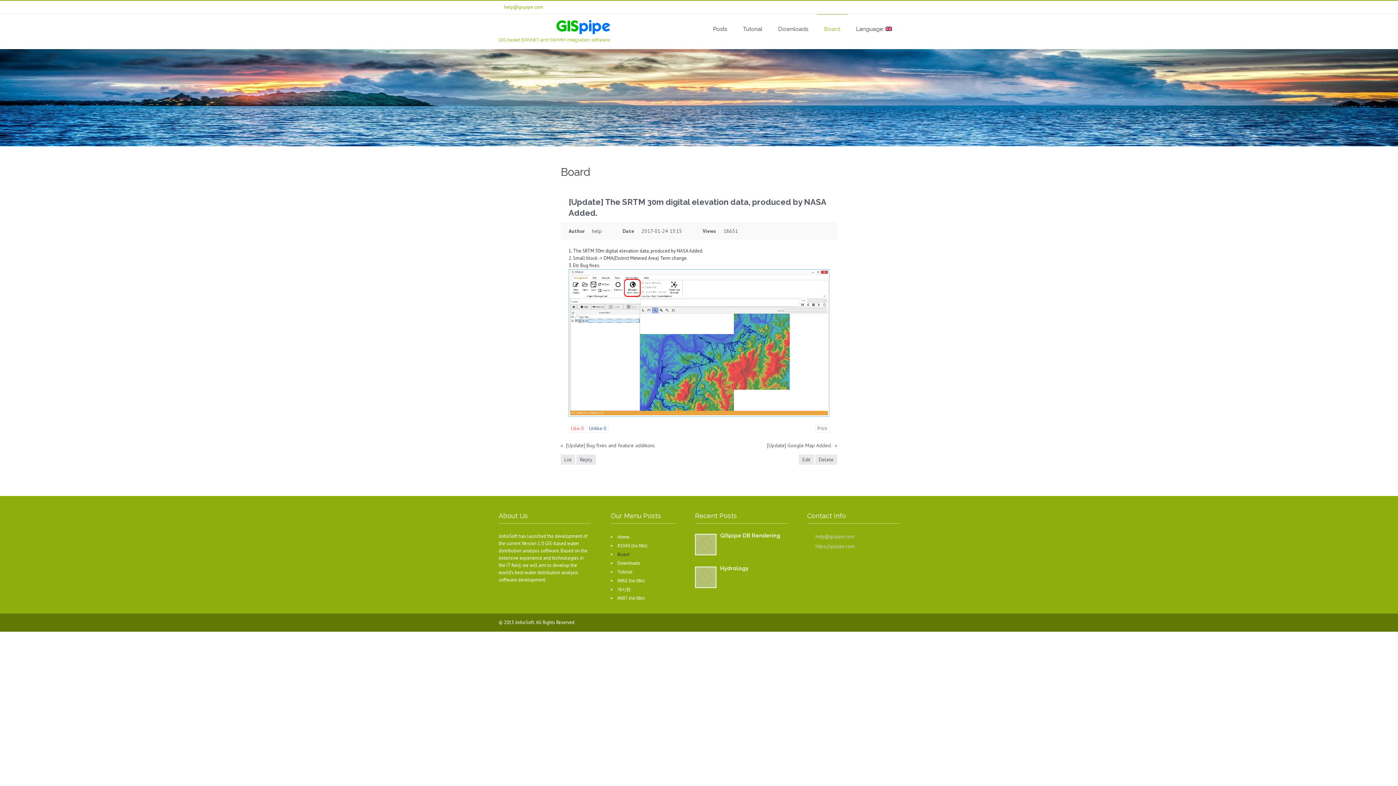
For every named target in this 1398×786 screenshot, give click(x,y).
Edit (806, 459)
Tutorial (752, 29)
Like (577, 428)
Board (832, 29)
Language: (870, 29)
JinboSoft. (525, 622)
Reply (586, 459)
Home (623, 537)
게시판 (624, 589)
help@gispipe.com (835, 536)
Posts (720, 29)
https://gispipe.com (835, 546)
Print (822, 428)
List (568, 459)
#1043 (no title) (632, 545)
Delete (826, 459)
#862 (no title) (631, 580)
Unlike (597, 428)
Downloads (793, 29)
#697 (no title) (631, 598)
